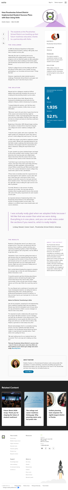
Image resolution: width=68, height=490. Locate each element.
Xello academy (13, 464)
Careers (28, 469)
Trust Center (46, 485)
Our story (28, 461)
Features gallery (14, 448)
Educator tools (13, 446)
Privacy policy (18, 485)
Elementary (13, 438)
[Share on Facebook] (3, 34)
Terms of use (26, 485)
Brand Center (29, 474)
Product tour (13, 451)
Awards (27, 464)
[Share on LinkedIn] (3, 43)
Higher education (14, 443)
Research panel (29, 477)
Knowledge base (14, 461)
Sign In (51, 2)
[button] (66, 2)
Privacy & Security (36, 485)
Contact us (12, 469)
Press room (28, 472)
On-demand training (15, 467)
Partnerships (29, 467)
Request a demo (14, 453)
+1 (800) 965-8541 (45, 445)
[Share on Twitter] (3, 38)
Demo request (59, 2)
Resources (29, 435)
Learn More (28, 371)
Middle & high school (15, 441)
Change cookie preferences (9, 487)
